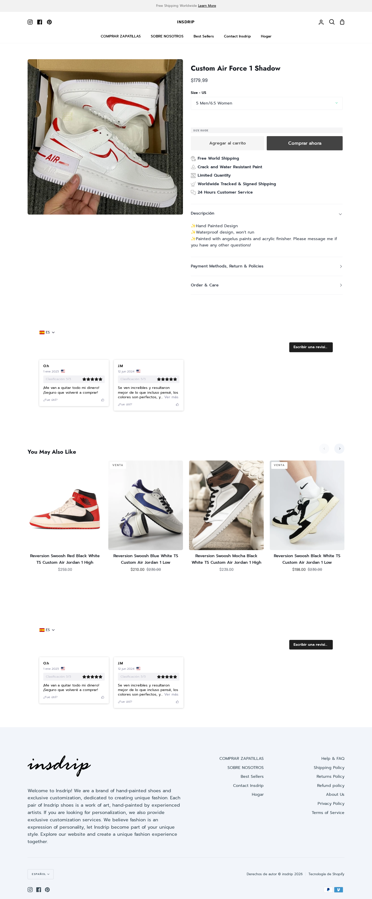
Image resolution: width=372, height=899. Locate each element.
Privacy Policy (331, 804)
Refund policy (330, 786)
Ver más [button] (170, 397)
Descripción (202, 213)
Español (39, 874)
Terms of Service (328, 813)
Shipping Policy (329, 768)
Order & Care (205, 285)
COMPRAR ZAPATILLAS (241, 759)
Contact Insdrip (248, 786)
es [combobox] (48, 332)
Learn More (207, 5)
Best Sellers (252, 776)
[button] (311, 347)
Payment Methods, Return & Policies (227, 266)
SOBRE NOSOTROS (246, 768)
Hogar (258, 794)
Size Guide (201, 130)
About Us (335, 794)
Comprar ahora (304, 143)
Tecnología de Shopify (326, 874)
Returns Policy (330, 776)
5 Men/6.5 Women (214, 103)
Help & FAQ (332, 759)
